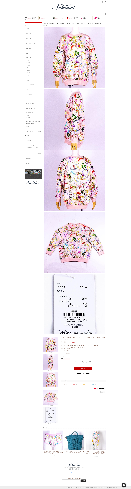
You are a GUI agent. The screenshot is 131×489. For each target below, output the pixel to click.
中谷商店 (29, 158)
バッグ (28, 30)
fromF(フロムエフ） (31, 108)
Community (29, 140)
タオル (28, 62)
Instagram (29, 166)
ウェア (28, 41)
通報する (102, 392)
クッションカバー (30, 77)
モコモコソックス (30, 101)
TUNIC (27, 28)
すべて (65, 384)
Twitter (29, 163)
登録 (84, 480)
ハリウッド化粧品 (30, 84)
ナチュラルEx (30, 94)
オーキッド (29, 96)
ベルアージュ (29, 89)
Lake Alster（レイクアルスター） (33, 131)
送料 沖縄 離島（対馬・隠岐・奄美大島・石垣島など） (33, 122)
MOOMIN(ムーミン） (31, 106)
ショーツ (29, 115)
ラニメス (29, 91)
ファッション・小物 (31, 43)
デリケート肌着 (29, 112)
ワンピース (29, 33)
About (28, 137)
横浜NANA (28, 57)
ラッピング (63, 357)
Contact (29, 142)
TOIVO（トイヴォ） (31, 103)
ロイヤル (29, 86)
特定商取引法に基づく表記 (32, 147)
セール (27, 129)
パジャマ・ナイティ (31, 36)
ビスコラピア (29, 38)
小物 (28, 75)
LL (27, 53)
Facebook (29, 161)
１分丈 (28, 117)
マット (28, 67)
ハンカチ (29, 65)
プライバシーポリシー (31, 145)
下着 (28, 46)
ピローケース (29, 80)
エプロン (29, 70)
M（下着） (29, 48)
